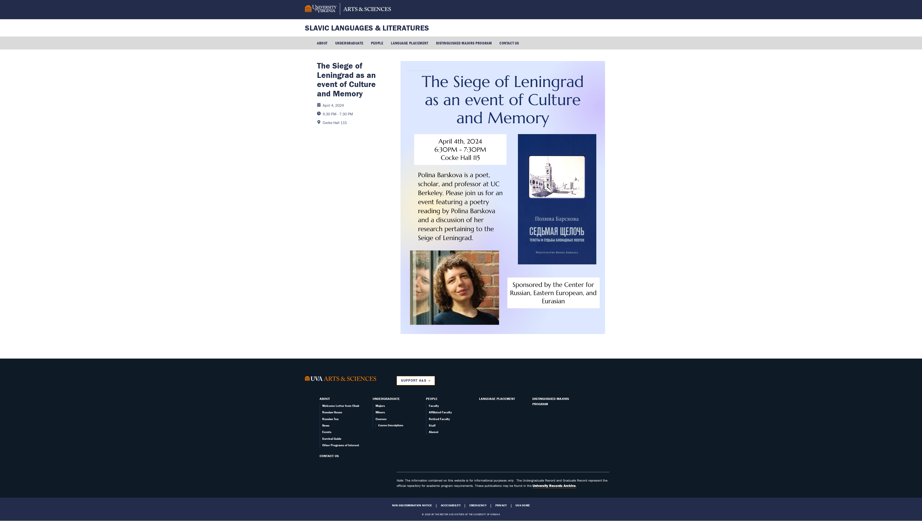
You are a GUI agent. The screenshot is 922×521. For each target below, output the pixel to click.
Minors (380, 412)
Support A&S (413, 380)
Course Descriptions (390, 425)
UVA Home (523, 505)
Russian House (332, 412)
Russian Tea (330, 419)
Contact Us (509, 43)
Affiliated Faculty (440, 412)
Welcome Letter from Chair (340, 406)
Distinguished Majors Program (464, 43)
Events (326, 432)
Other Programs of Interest (340, 445)
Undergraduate (349, 43)
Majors (380, 406)
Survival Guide (331, 439)
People (377, 43)
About (322, 43)
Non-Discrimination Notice (412, 505)
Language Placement (409, 43)
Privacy (501, 505)
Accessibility (451, 505)
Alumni (433, 432)
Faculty (434, 406)
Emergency (477, 505)
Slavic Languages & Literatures (367, 27)
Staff (432, 425)
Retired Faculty (439, 419)
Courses (381, 419)
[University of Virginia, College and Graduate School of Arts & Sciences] (348, 9)
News (325, 425)
